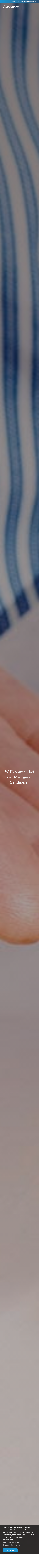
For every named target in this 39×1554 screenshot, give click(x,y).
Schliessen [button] (10, 1550)
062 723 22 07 (15, 1)
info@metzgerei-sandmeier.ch (28, 1)
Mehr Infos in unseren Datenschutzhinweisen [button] (11, 1544)
